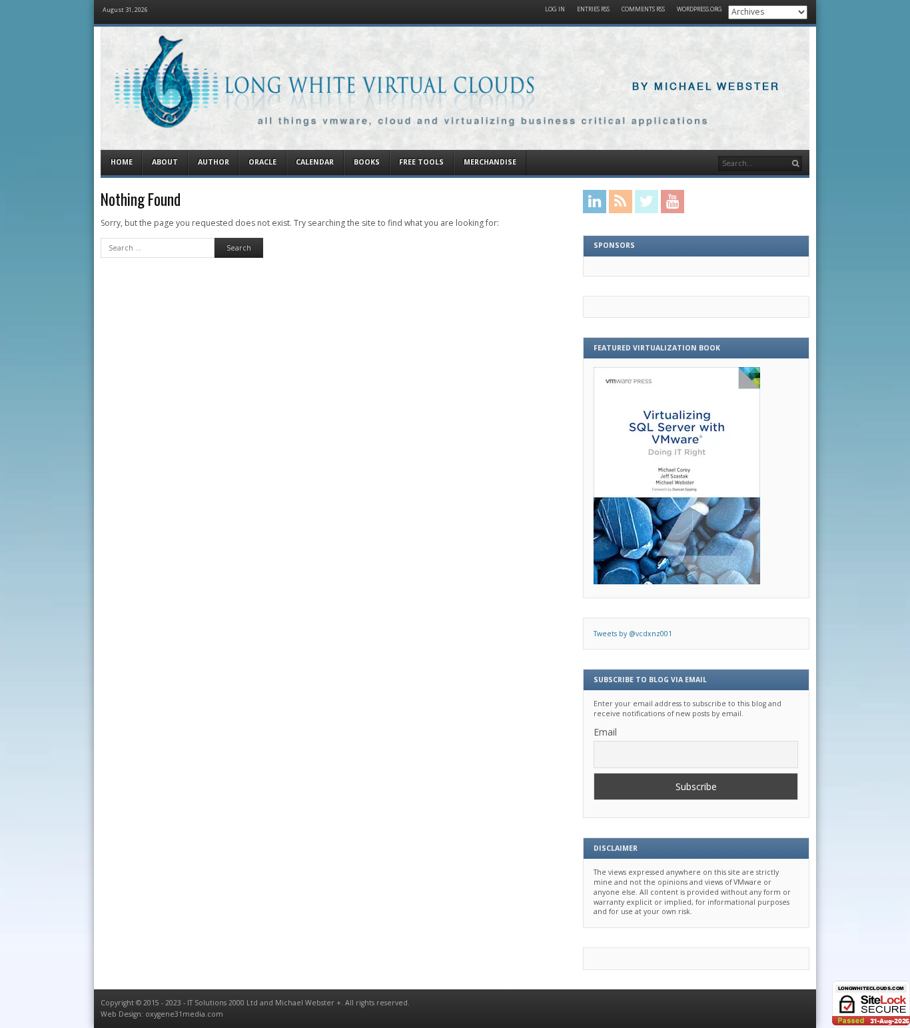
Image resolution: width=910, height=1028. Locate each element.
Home (122, 162)
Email (605, 732)
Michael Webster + (308, 1002)
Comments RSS (643, 10)
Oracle (262, 162)
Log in (555, 10)
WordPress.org (699, 10)
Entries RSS (593, 10)
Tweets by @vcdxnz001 (633, 633)
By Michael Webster (706, 87)
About (165, 162)
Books (367, 162)
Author (213, 162)
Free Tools (421, 162)
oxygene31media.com (184, 1014)
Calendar (315, 162)
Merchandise (490, 162)
